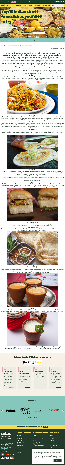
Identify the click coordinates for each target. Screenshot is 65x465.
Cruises (51, 444)
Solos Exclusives (53, 445)
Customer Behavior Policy (38, 445)
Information (31, 1)
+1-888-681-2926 (59, 1)
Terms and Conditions (21, 444)
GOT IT (57, 460)
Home (2, 45)
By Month (30, 5)
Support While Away (37, 444)
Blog (49, 5)
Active (51, 447)
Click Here (13, 1)
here (41, 348)
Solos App (35, 437)
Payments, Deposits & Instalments (40, 438)
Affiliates (19, 450)
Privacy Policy (20, 445)
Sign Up (45, 426)
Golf (50, 437)
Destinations (18, 5)
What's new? (44, 5)
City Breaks (52, 442)
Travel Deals (37, 5)
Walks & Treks (53, 438)
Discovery (52, 440)
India (6, 58)
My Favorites (50, 1)
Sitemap (19, 452)
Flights (34, 440)
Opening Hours (20, 438)
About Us (19, 435)
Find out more (32, 417)
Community (37, 1)
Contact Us (19, 437)
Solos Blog (19, 440)
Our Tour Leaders (20, 442)
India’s (56, 62)
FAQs (34, 435)
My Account (43, 1)
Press (18, 447)
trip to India (58, 63)
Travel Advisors (20, 449)
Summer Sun (52, 435)
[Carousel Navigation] (32, 411)
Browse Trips (26, 33)
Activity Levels (36, 442)
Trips (25, 5)
